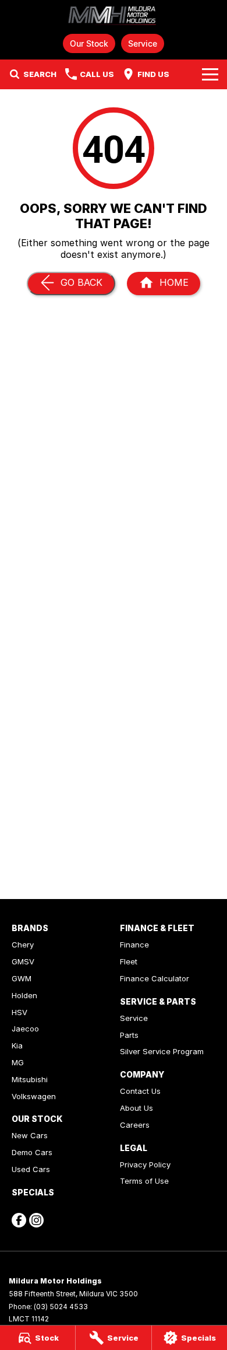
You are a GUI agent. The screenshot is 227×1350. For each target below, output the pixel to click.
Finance (134, 944)
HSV (19, 1012)
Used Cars (31, 1169)
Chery (23, 944)
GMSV (23, 961)
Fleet (128, 961)
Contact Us (140, 1091)
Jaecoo (25, 1028)
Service (142, 43)
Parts (129, 1035)
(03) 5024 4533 (61, 1306)
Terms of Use (144, 1180)
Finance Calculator (154, 978)
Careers (135, 1124)
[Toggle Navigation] (210, 74)
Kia (17, 1045)
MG (18, 1062)
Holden (24, 995)
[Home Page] (113, 15)
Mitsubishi (30, 1079)
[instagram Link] (36, 1220)
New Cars (30, 1135)
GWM (21, 978)
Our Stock (89, 43)
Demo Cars (32, 1152)
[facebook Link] (19, 1220)
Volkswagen (34, 1096)
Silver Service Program (162, 1051)
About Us (136, 1108)
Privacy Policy (145, 1164)
